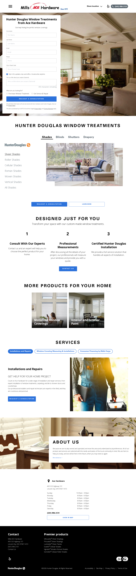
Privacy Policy (37, 109)
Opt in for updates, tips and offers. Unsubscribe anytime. (27, 74)
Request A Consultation (49, 204)
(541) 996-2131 (53, 513)
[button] (10, 6)
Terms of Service (48, 109)
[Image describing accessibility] (122, 559)
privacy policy (11, 105)
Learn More (86, 204)
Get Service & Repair (41, 94)
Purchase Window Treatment (18, 94)
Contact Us (68, 268)
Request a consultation (21, 399)
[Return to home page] (44, 6)
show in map (68, 517)
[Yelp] (108, 6)
